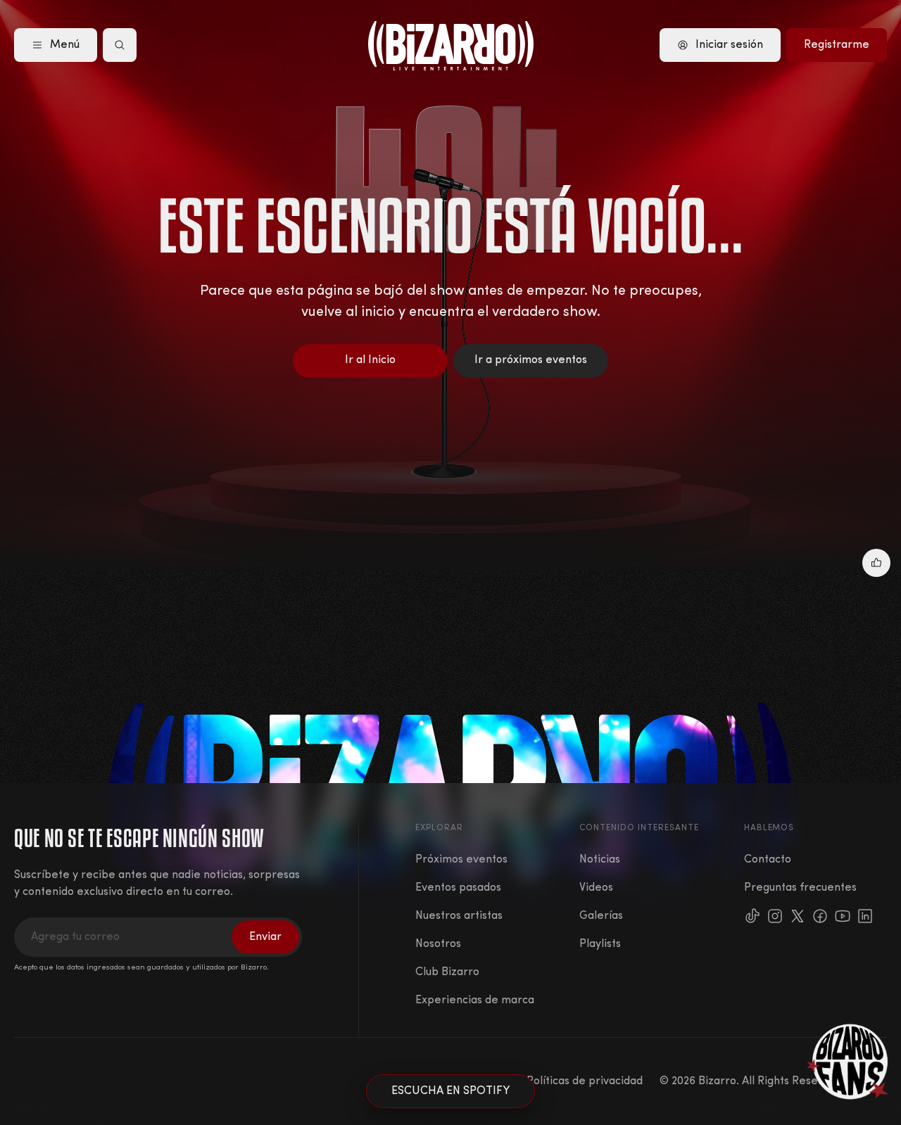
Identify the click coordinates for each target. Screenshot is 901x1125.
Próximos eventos (461, 859)
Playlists (600, 944)
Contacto (767, 859)
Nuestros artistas (459, 916)
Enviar (265, 937)
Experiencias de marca (474, 1000)
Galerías (601, 916)
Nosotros (438, 944)
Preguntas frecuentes (800, 888)
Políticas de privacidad (585, 1081)
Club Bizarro (447, 972)
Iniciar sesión (729, 45)
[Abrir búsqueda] (120, 45)
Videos (596, 888)
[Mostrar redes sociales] (876, 563)
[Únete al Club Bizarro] (848, 1061)
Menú (65, 45)
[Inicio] (451, 45)
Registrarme (836, 45)
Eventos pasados (458, 888)
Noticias (599, 859)
